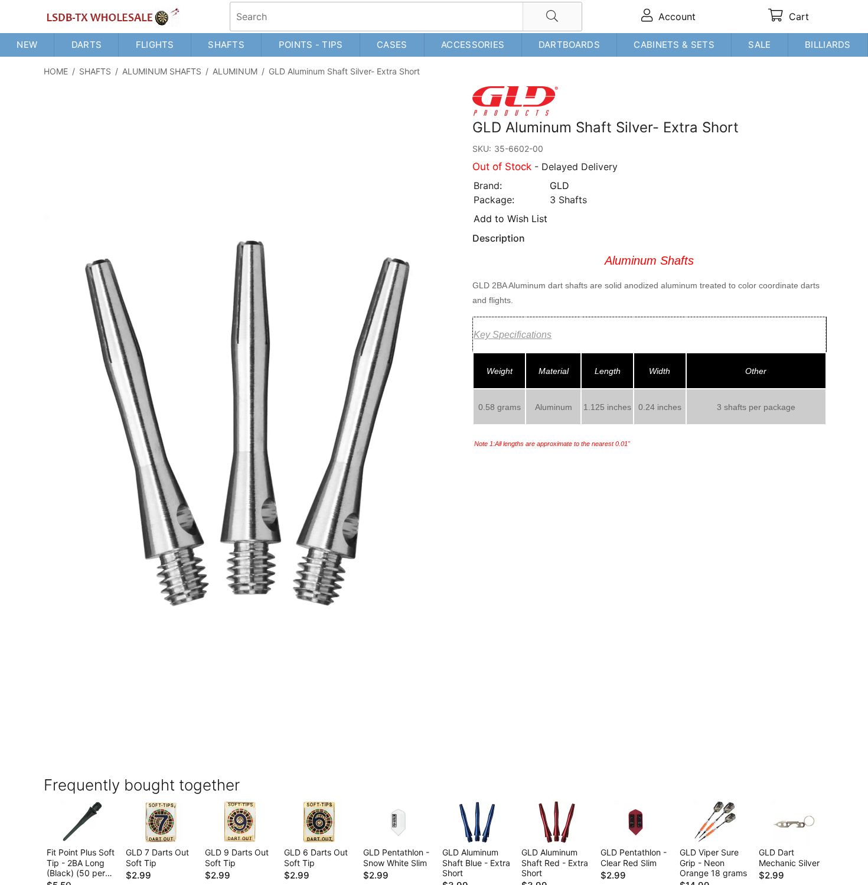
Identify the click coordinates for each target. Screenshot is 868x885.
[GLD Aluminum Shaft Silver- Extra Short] (250, 422)
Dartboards (569, 44)
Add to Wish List (510, 218)
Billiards (828, 44)
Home (56, 71)
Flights (155, 44)
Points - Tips (311, 44)
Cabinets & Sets (674, 44)
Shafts (226, 44)
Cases (392, 44)
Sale (759, 44)
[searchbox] (406, 16)
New (27, 44)
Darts (86, 44)
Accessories (472, 44)
